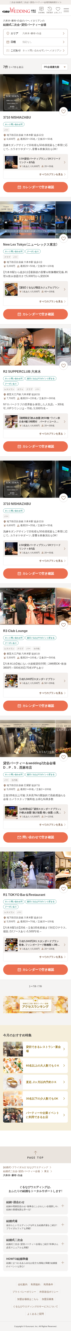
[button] (35, 1205)
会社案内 (22, 1284)
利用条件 (48, 1284)
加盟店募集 (48, 1299)
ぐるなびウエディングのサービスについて (35, 1306)
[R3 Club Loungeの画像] (35, 606)
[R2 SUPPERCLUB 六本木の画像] (35, 347)
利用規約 (35, 1284)
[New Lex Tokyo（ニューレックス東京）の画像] (35, 219)
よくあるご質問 (35, 1314)
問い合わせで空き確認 (38, 837)
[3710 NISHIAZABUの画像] (35, 92)
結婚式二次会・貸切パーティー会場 (21, 1171)
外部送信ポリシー (48, 1291)
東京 (46, 1171)
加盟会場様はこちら (27, 1299)
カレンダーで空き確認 (38, 187)
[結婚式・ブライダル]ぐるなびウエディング (25, 1167)
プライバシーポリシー (24, 1291)
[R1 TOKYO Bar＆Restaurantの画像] (35, 870)
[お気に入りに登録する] (63, 111)
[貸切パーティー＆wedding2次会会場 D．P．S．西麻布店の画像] (35, 738)
